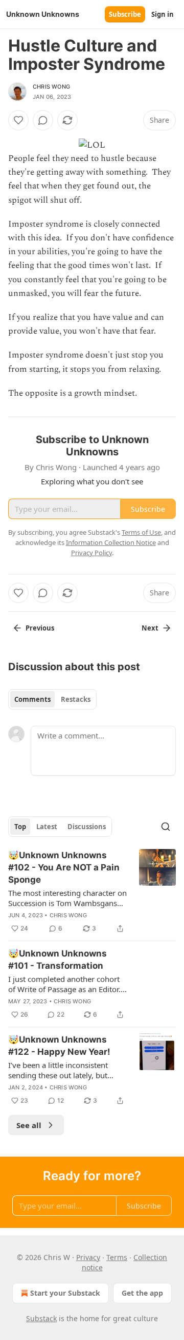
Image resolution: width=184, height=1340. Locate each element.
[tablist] (52, 699)
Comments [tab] (32, 699)
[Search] (165, 826)
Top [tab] (20, 826)
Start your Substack (65, 1293)
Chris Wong (51, 86)
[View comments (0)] (43, 120)
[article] (92, 892)
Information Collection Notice (111, 542)
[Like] (18, 120)
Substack (41, 1318)
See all (28, 1125)
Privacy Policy (91, 552)
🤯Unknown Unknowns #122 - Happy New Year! (59, 1045)
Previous (40, 628)
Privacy (88, 1257)
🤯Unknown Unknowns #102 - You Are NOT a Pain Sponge (64, 867)
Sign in (162, 14)
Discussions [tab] (86, 826)
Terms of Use (141, 532)
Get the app (142, 1293)
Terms (116, 1257)
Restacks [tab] (75, 699)
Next (150, 628)
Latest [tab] (46, 826)
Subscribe (125, 14)
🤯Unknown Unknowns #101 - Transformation (57, 959)
